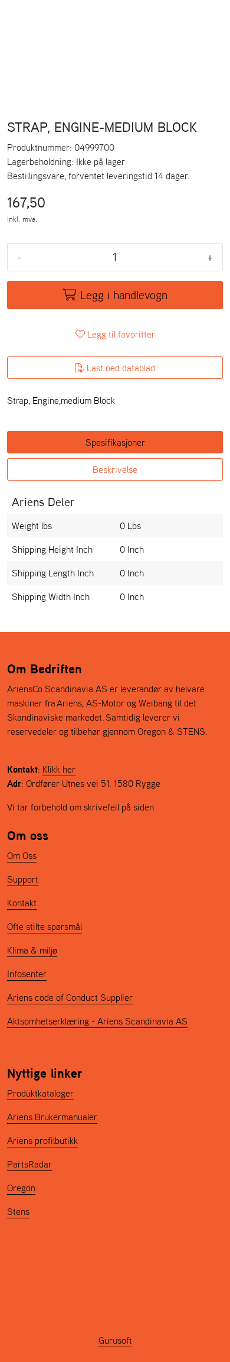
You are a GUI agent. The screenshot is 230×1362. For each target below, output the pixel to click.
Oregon (21, 1188)
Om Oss (22, 855)
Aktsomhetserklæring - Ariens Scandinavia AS (97, 1021)
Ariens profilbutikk (42, 1140)
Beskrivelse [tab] (115, 469)
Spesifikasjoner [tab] (115, 442)
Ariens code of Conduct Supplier (70, 997)
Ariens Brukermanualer (52, 1117)
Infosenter (27, 974)
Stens (18, 1211)
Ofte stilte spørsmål (44, 926)
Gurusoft (115, 1340)
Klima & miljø (32, 950)
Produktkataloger (40, 1093)
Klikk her (58, 769)
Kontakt (22, 903)
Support (22, 879)
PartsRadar (29, 1164)
